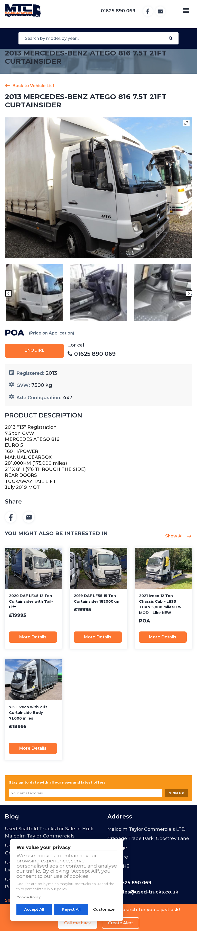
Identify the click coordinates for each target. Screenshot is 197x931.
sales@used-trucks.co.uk (148, 892)
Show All (174, 536)
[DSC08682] (98, 293)
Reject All (71, 909)
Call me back (77, 922)
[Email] (29, 517)
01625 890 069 (134, 883)
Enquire (34, 350)
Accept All (34, 909)
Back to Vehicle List (33, 85)
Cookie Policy (28, 897)
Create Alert (120, 922)
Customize (104, 909)
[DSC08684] (162, 293)
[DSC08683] (34, 293)
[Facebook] (11, 517)
